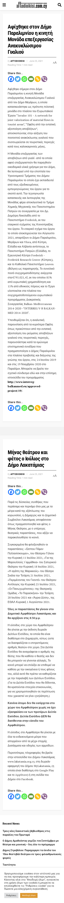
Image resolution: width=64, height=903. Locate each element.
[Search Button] (59, 5)
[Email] (31, 79)
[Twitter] (18, 79)
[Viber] (44, 79)
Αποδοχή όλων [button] (28, 895)
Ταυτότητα (9, 864)
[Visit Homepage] (32, 5)
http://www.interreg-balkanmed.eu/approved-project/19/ (24, 386)
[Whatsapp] (24, 79)
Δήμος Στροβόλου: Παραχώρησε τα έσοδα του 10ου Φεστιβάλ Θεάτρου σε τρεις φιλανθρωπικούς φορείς (32, 854)
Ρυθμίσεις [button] (11, 895)
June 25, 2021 (36, 61)
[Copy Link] (38, 79)
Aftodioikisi (17, 61)
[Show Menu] (4, 5)
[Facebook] (11, 79)
